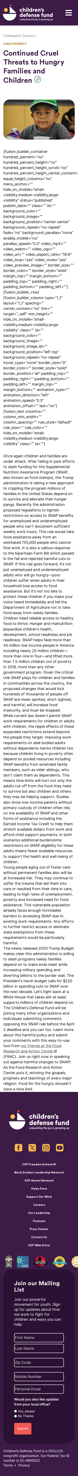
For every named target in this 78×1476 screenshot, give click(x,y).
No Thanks (26, 1416)
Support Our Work (39, 1196)
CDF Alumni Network (39, 1180)
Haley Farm (39, 1188)
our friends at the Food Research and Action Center (32, 1048)
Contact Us (39, 1237)
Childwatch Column (18, 35)
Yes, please (26, 1411)
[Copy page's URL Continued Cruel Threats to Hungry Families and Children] (38, 79)
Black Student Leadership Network (39, 1172)
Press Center (39, 1229)
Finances (39, 1221)
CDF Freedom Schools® (39, 1164)
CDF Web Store (39, 1245)
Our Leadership (39, 1213)
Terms (8, 1465)
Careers (39, 1204)
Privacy (24, 1465)
